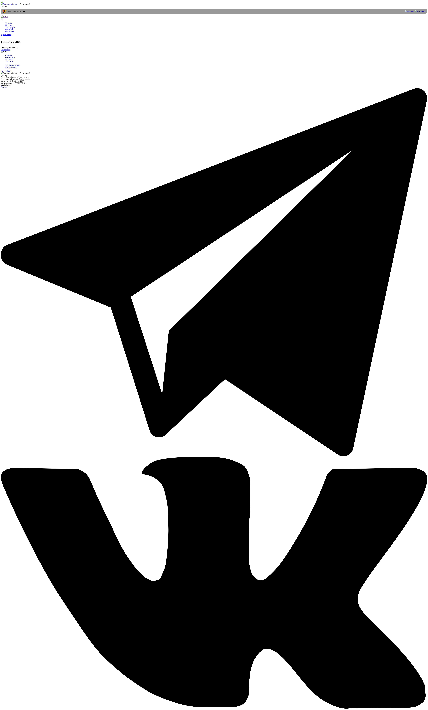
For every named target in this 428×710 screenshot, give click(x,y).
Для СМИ (9, 29)
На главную (5, 50)
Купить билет (6, 35)
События (8, 23)
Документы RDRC (12, 65)
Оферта (4, 87)
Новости (8, 25)
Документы (9, 31)
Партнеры (9, 59)
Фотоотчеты (10, 27)
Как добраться (10, 67)
